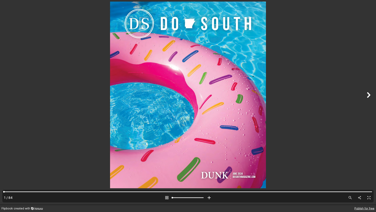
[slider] (188, 198)
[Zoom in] (209, 198)
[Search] (350, 198)
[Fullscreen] (369, 198)
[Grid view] (167, 198)
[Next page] (368, 102)
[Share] (359, 198)
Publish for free (364, 208)
